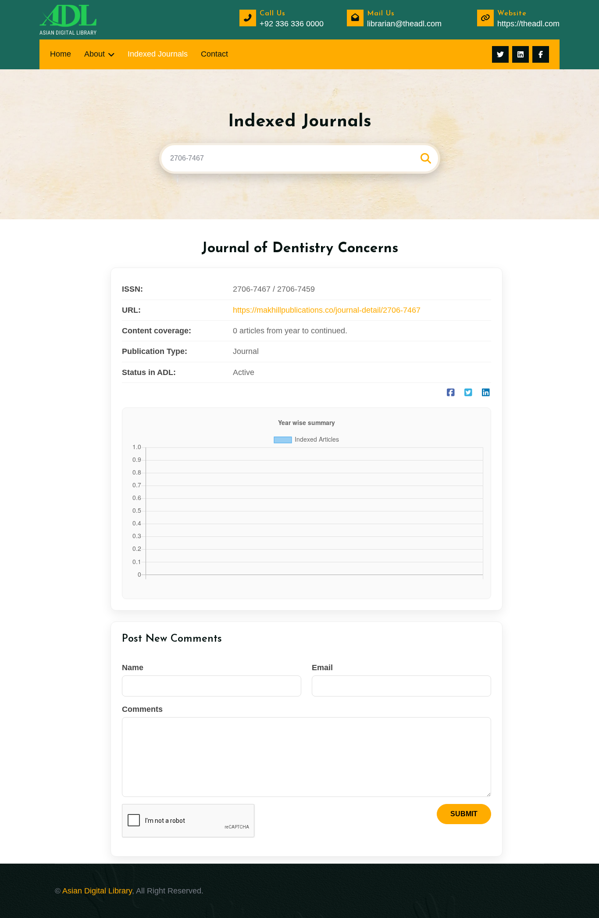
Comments (142, 709)
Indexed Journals (158, 54)
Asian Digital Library (97, 890)
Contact (214, 54)
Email (322, 667)
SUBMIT (464, 814)
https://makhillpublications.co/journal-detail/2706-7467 (327, 310)
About (94, 54)
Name (132, 667)
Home (60, 54)
